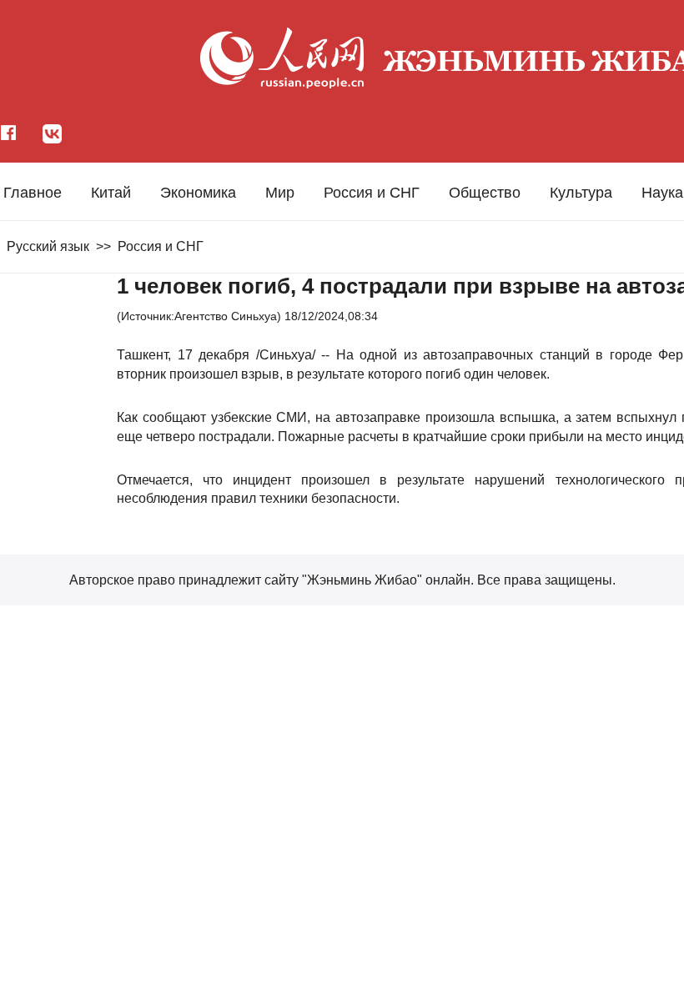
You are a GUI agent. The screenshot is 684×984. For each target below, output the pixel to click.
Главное (32, 192)
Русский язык (48, 246)
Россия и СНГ (372, 192)
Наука (662, 192)
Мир (279, 192)
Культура (581, 192)
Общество (485, 192)
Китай (111, 192)
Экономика (198, 192)
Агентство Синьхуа (225, 316)
